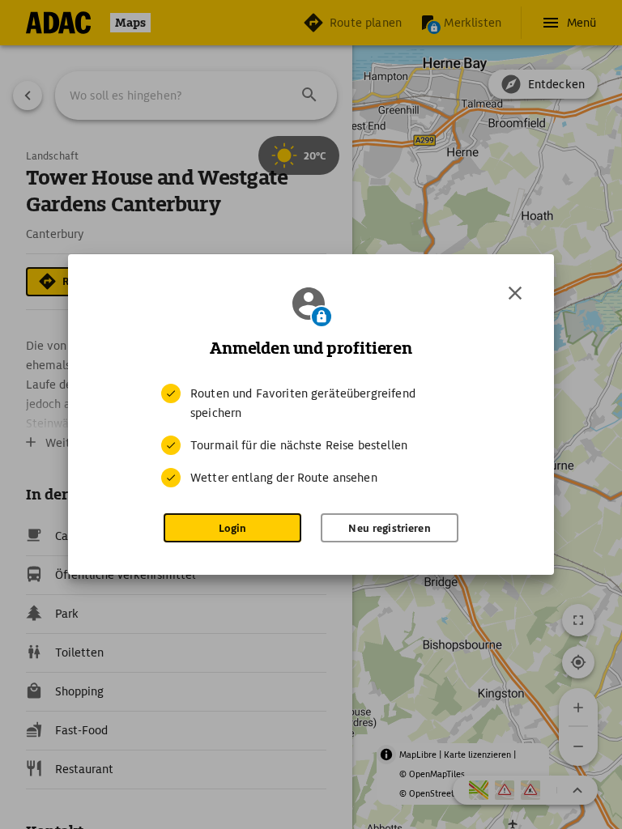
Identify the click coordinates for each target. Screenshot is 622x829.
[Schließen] (515, 293)
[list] (311, 435)
